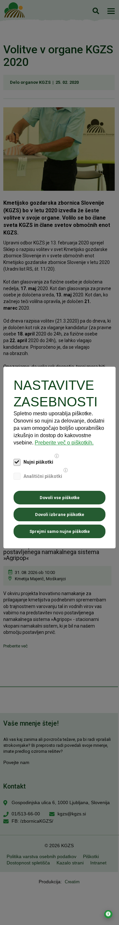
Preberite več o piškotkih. (64, 442)
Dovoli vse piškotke (60, 497)
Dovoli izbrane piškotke (59, 514)
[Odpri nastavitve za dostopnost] (108, 914)
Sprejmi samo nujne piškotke (59, 531)
